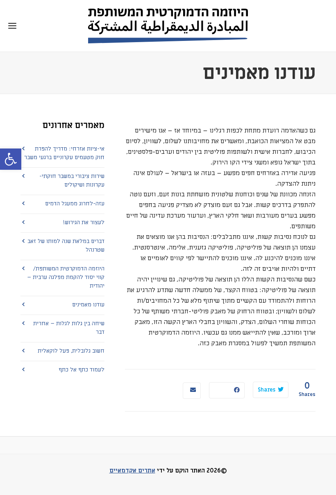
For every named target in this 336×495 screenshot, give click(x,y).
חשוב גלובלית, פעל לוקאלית (71, 351)
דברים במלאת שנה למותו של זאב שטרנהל (65, 245)
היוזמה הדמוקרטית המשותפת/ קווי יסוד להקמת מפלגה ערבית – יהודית (65, 277)
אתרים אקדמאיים (132, 470)
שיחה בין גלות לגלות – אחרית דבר (68, 328)
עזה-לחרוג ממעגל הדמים (74, 203)
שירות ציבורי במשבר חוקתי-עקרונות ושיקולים (71, 180)
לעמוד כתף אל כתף (81, 370)
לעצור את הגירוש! (83, 222)
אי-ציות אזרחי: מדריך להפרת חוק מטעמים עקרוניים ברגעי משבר (64, 153)
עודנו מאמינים (88, 304)
